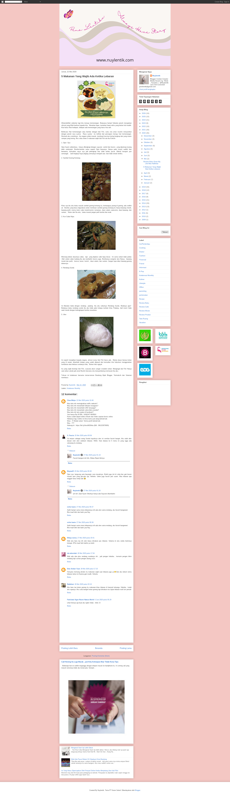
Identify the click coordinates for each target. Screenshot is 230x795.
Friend (141, 264)
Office (141, 287)
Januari (147, 183)
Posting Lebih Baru (69, 648)
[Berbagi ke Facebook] (99, 385)
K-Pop (141, 271)
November (148, 139)
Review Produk (145, 315)
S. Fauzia (70, 435)
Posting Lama (126, 648)
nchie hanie (71, 507)
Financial (142, 260)
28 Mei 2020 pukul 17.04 (86, 553)
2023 (144, 123)
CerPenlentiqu (144, 244)
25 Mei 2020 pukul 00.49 (83, 471)
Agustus (147, 149)
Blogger (137, 790)
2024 (144, 120)
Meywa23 (70, 471)
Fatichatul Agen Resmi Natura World (80, 600)
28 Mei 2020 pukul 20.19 (83, 584)
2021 (144, 130)
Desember (148, 136)
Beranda (98, 648)
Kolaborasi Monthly (73, 388)
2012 (144, 210)
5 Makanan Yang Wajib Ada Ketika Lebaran (152, 168)
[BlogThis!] (94, 385)
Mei (145, 159)
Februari (147, 179)
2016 (144, 197)
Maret (146, 176)
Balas (69, 428)
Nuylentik (76, 455)
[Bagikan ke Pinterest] (101, 385)
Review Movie (144, 311)
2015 (144, 200)
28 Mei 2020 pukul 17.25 (89, 569)
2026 (144, 113)
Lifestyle (142, 283)
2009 (144, 220)
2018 (144, 190)
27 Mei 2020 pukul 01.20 (92, 490)
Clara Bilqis (71, 400)
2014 (144, 203)
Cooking (142, 248)
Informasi (142, 267)
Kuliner (141, 279)
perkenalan (143, 295)
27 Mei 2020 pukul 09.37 (84, 507)
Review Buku (144, 303)
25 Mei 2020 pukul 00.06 (83, 435)
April (146, 173)
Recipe (141, 299)
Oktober (147, 142)
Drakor (141, 252)
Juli (145, 152)
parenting (142, 291)
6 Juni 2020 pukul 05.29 (103, 600)
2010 (144, 216)
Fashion (142, 256)
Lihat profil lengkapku (147, 89)
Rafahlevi (70, 584)
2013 (144, 207)
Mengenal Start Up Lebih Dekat (82, 748)
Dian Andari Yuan (73, 569)
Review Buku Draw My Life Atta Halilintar (151, 163)
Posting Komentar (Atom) (100, 656)
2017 (144, 193)
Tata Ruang (143, 319)
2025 (144, 116)
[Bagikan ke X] (96, 385)
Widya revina (72, 538)
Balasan (72, 451)
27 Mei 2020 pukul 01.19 (92, 455)
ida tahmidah (72, 553)
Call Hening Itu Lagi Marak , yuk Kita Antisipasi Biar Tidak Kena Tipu (89, 662)
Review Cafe (144, 307)
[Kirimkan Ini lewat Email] (92, 385)
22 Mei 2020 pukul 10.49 (84, 400)
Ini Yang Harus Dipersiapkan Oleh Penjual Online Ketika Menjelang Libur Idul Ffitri (89, 771)
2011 (144, 213)
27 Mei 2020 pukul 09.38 (84, 522)
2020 (144, 133)
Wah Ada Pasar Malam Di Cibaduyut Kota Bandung (89, 759)
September (148, 146)
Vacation (142, 322)
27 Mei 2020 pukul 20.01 (85, 538)
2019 (144, 187)
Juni (145, 155)
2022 (144, 126)
